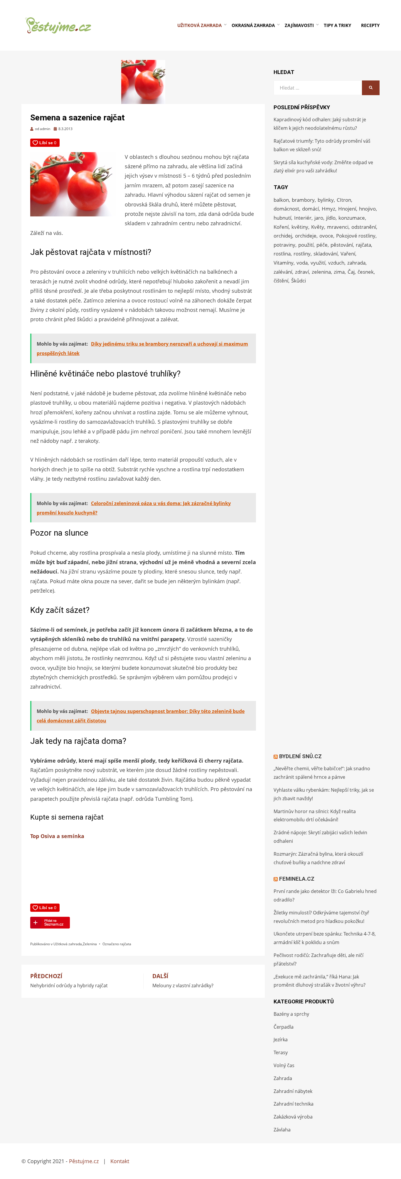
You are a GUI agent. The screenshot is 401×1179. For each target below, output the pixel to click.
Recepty (370, 25)
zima (339, 271)
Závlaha (282, 1129)
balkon (281, 199)
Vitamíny (284, 262)
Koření (281, 226)
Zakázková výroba (293, 1117)
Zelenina (90, 943)
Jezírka (281, 1039)
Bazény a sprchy (291, 1014)
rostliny (302, 253)
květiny (300, 226)
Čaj (351, 271)
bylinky (326, 199)
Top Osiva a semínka (57, 836)
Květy (317, 226)
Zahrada (283, 1078)
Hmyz (328, 208)
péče (322, 244)
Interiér (302, 217)
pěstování (342, 244)
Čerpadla (284, 1027)
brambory (303, 199)
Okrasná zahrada (253, 25)
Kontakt (119, 1161)
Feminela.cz (296, 878)
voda (302, 262)
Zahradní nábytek (293, 1091)
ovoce (326, 235)
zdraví (302, 271)
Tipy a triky (337, 25)
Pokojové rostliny (355, 235)
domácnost (286, 208)
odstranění (363, 226)
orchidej (283, 235)
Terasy (281, 1052)
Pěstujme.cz (84, 1161)
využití (318, 262)
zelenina (321, 271)
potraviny (284, 244)
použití (306, 244)
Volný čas (284, 1065)
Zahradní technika (294, 1104)
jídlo (331, 217)
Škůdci (298, 280)
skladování (326, 253)
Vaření (348, 253)
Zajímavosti (299, 25)
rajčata (125, 943)
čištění (281, 280)
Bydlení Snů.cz (300, 756)
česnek (366, 271)
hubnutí (282, 217)
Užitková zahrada (199, 25)
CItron (344, 199)
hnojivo (367, 208)
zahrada (356, 262)
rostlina (282, 253)
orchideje (305, 235)
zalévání (283, 271)
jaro (318, 217)
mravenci (337, 226)
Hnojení (347, 208)
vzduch (336, 262)
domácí (310, 208)
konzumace (351, 217)
